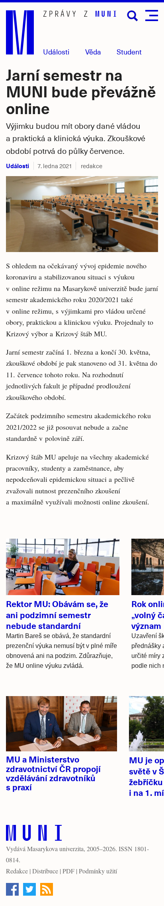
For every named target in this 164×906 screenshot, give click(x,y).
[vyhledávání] (132, 15)
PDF (68, 871)
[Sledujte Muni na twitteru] (29, 889)
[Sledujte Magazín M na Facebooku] (12, 889)
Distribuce (45, 871)
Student (129, 51)
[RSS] (46, 889)
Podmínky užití (98, 871)
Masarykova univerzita (55, 848)
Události (56, 51)
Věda (93, 51)
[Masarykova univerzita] (34, 834)
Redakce (17, 871)
